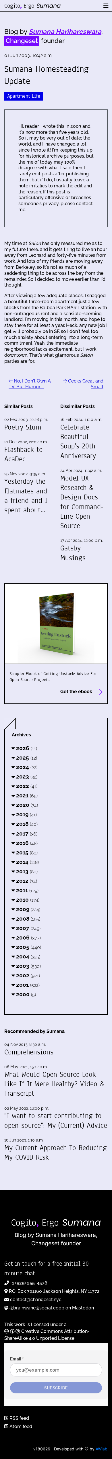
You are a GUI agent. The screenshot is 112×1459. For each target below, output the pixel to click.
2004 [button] (27, 956)
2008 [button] (27, 918)
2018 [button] (26, 824)
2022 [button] (26, 786)
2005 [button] (28, 947)
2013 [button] (26, 871)
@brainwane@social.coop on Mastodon (51, 1308)
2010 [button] (27, 900)
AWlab (101, 1448)
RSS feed (18, 1418)
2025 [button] (26, 757)
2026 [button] (26, 748)
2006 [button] (28, 937)
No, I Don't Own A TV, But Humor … (30, 384)
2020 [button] (26, 805)
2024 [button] (26, 767)
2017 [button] (26, 833)
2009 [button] (27, 909)
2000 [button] (25, 994)
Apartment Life (23, 96)
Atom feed (20, 1426)
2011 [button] (26, 890)
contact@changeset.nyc (35, 1299)
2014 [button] (27, 862)
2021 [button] (26, 795)
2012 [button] (26, 881)
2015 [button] (26, 852)
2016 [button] (26, 843)
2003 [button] (28, 966)
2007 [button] (27, 928)
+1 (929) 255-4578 (28, 1283)
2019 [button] (26, 814)
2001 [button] (27, 985)
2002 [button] (27, 975)
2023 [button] (26, 776)
